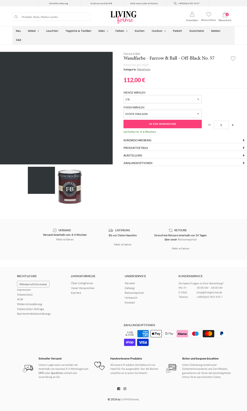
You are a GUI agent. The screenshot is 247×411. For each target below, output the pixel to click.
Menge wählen (134, 92)
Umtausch (131, 297)
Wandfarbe (143, 69)
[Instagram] (125, 389)
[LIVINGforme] (123, 15)
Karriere (76, 292)
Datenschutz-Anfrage (30, 309)
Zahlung (130, 288)
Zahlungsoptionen (138, 163)
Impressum (24, 289)
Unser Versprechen (82, 288)
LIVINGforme (130, 399)
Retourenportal (187, 239)
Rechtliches (27, 276)
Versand (130, 283)
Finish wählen (134, 107)
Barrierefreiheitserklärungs (34, 313)
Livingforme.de (83, 276)
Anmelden (192, 20)
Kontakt (130, 302)
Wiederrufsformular (33, 284)
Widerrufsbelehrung (29, 304)
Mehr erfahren (65, 239)
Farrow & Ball (132, 53)
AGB (20, 299)
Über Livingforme (82, 283)
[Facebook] (118, 389)
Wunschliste (208, 19)
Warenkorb (224, 20)
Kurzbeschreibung (137, 140)
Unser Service (135, 276)
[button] (233, 57)
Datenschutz (25, 294)
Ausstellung (133, 155)
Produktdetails (136, 147)
